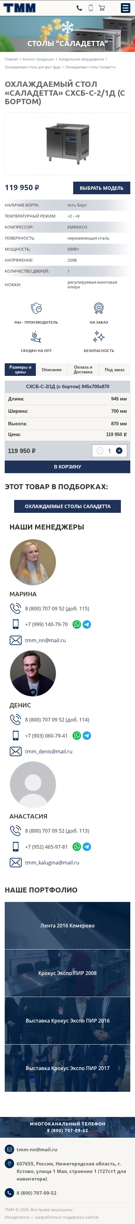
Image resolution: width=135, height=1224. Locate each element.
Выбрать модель (102, 188)
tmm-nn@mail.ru (37, 1149)
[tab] (20, 369)
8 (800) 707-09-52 (37, 1193)
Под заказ (114, 369)
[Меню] (125, 8)
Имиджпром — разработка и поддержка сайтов (51, 1217)
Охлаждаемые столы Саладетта (68, 506)
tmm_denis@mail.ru (49, 751)
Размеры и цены (20, 369)
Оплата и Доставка (83, 369)
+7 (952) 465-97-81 (46, 846)
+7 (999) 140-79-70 (46, 624)
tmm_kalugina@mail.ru (52, 862)
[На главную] (18, 8)
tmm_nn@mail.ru (45, 640)
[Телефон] (80, 8)
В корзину (67, 466)
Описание (52, 369)
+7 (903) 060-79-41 (46, 735)
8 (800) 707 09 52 (45, 608)
